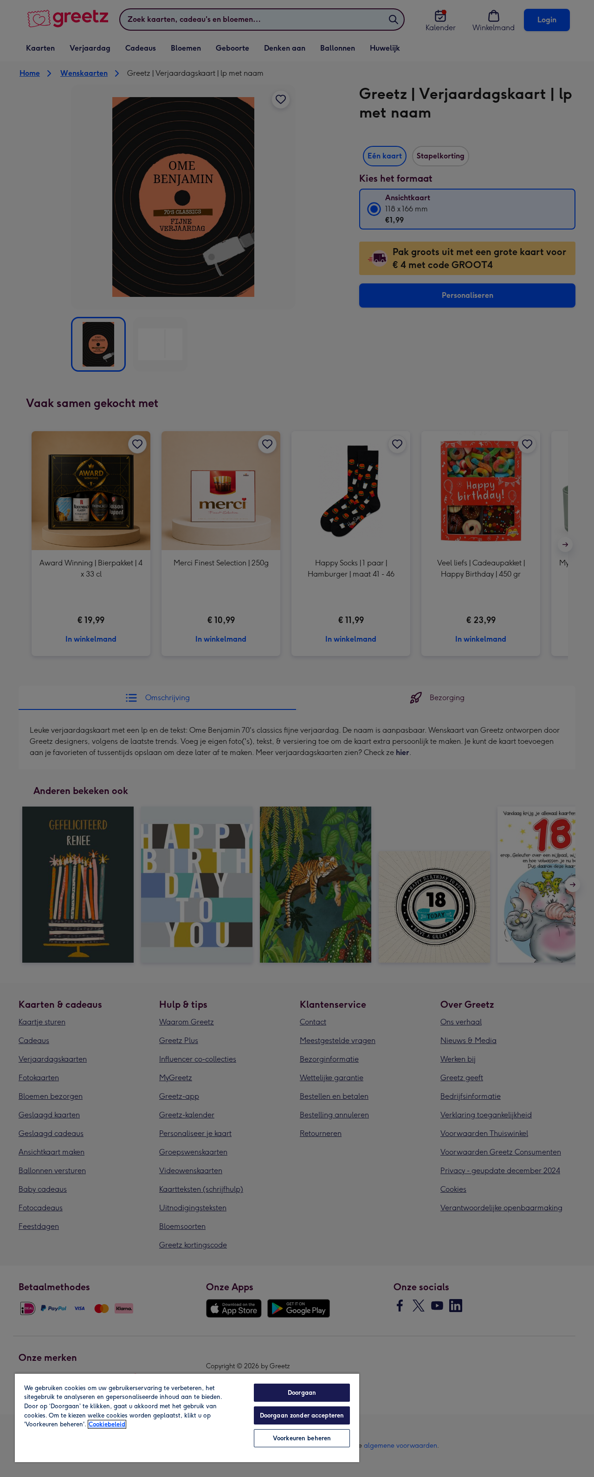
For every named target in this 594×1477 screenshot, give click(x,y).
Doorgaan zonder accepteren (302, 1415)
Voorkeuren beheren (302, 1438)
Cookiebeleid (107, 1424)
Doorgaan (302, 1392)
